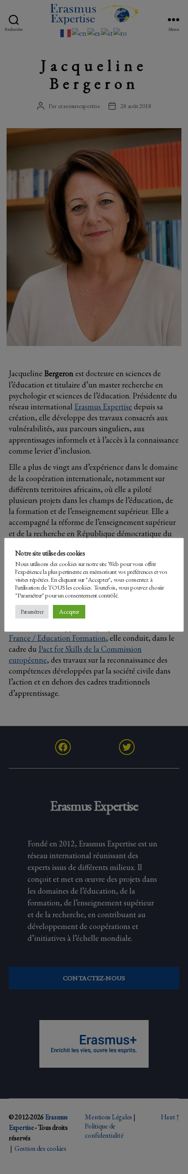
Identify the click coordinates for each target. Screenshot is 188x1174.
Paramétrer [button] (32, 611)
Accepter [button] (69, 611)
